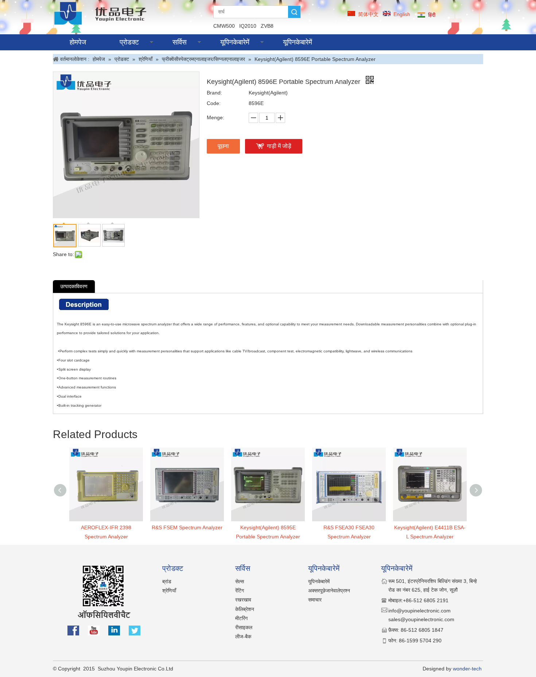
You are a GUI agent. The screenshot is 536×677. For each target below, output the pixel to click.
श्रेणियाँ (169, 590)
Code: (214, 103)
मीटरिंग (241, 618)
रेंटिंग (239, 590)
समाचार (315, 600)
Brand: (214, 93)
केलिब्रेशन (244, 609)
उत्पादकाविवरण (74, 286)
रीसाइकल (243, 627)
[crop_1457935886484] (102, 13)
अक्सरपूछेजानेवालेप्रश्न (329, 590)
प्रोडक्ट (129, 42)
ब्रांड (166, 581)
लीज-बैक (243, 636)
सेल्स (239, 581)
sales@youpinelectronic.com (421, 619)
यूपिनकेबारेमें (234, 42)
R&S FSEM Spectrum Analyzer (187, 527)
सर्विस (179, 42)
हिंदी (431, 15)
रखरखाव (243, 600)
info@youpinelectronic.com (420, 611)
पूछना (223, 146)
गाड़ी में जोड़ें (279, 146)
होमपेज (78, 42)
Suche (294, 12)
